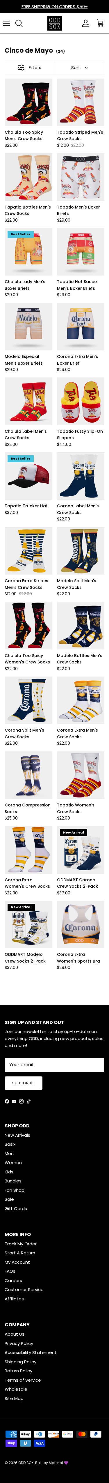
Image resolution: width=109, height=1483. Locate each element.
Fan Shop (14, 1190)
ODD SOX (25, 1462)
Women (13, 1162)
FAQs (10, 1271)
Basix (10, 1144)
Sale (9, 1199)
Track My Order (21, 1244)
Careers (13, 1280)
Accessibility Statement (31, 1352)
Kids (9, 1172)
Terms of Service (23, 1380)
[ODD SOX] (54, 23)
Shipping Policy (20, 1362)
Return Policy (18, 1371)
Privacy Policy (19, 1343)
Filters (35, 67)
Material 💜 (58, 1462)
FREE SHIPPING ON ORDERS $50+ (55, 6)
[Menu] (6, 23)
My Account (17, 1262)
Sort (75, 67)
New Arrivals (17, 1135)
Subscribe (23, 1083)
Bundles (13, 1181)
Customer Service (24, 1289)
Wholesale (16, 1389)
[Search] (19, 23)
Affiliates (14, 1299)
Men (9, 1153)
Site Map (14, 1398)
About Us (14, 1334)
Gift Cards (16, 1208)
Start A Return (20, 1253)
